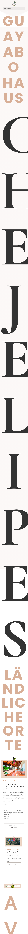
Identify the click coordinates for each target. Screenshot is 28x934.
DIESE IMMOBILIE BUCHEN (14, 826)
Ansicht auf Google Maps (12, 865)
